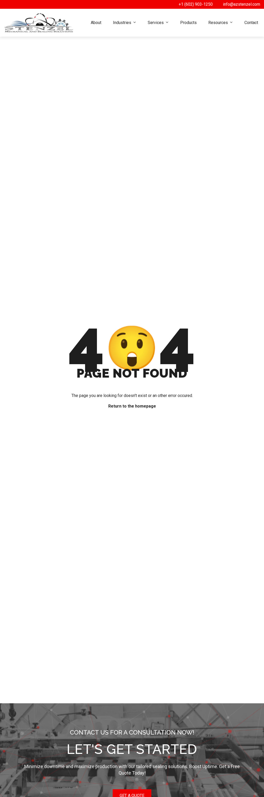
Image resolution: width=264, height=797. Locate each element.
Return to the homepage (132, 406)
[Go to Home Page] (38, 23)
